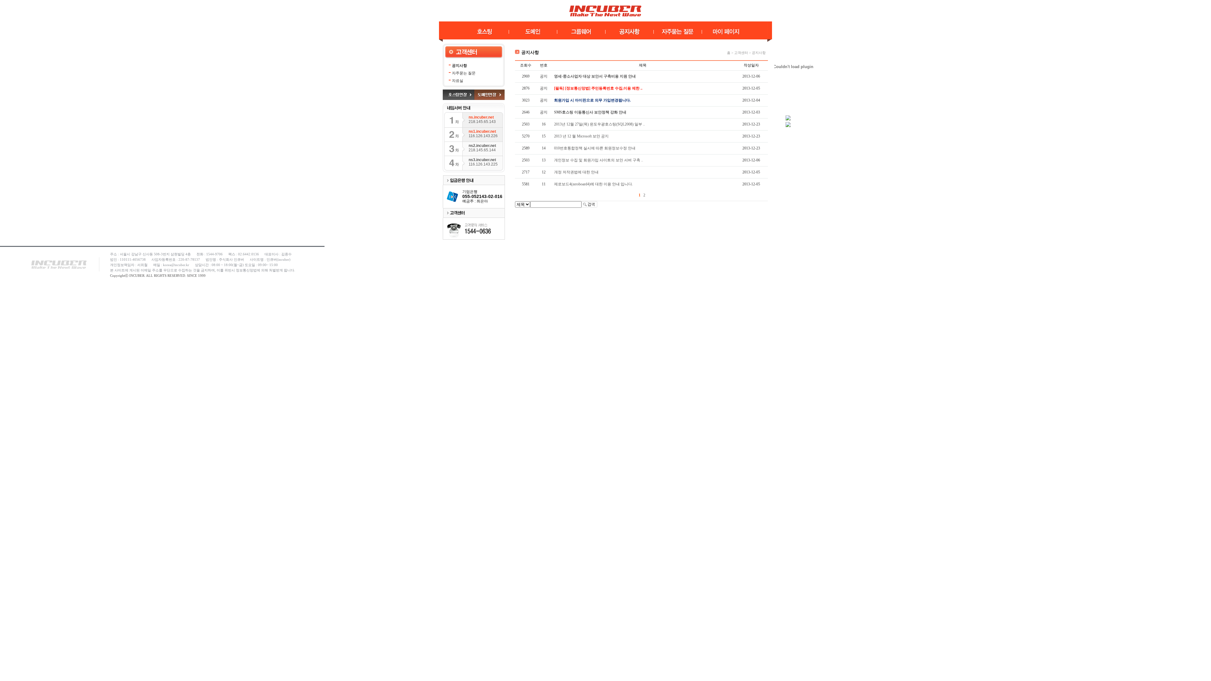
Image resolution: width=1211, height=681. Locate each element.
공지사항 (459, 65)
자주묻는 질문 (464, 73)
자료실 (457, 81)
